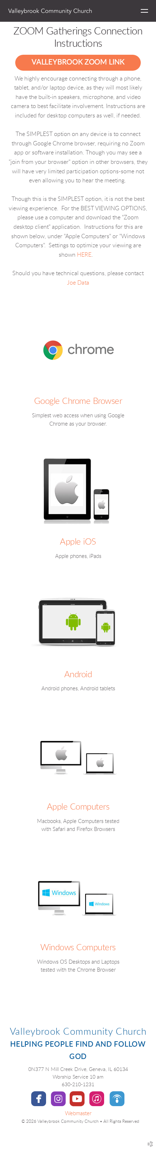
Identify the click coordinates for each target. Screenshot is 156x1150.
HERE (84, 255)
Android (78, 674)
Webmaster (78, 1113)
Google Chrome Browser (78, 401)
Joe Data (78, 283)
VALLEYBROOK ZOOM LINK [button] (78, 62)
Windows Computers (78, 947)
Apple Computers (78, 807)
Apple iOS (78, 542)
